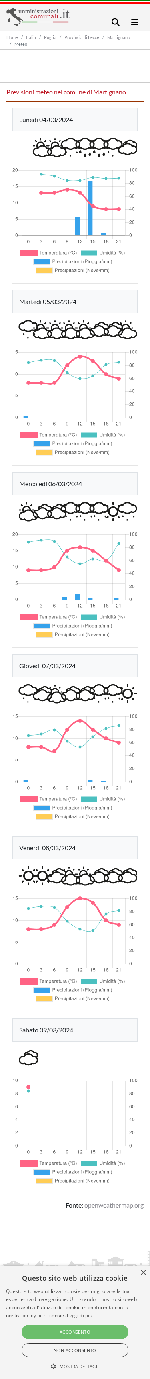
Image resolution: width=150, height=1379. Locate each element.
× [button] (143, 1273)
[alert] (75, 1322)
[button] (75, 1366)
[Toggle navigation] (115, 22)
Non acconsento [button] (75, 1350)
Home (12, 37)
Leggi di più (79, 1315)
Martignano (118, 37)
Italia (31, 37)
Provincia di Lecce (81, 37)
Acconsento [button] (75, 1332)
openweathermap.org (114, 1205)
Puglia (50, 37)
